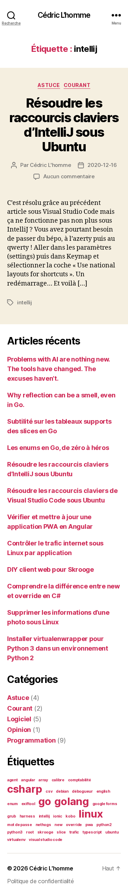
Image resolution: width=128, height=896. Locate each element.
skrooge (45, 832)
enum (12, 804)
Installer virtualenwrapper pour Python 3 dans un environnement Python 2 (57, 648)
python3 (14, 832)
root (30, 832)
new (58, 824)
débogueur (82, 791)
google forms (104, 804)
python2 (104, 824)
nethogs (43, 824)
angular (28, 780)
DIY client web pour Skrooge (50, 569)
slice (61, 832)
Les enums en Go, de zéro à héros (58, 447)
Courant (77, 85)
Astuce (49, 85)
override (74, 824)
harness (27, 816)
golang (71, 801)
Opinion (19, 729)
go (44, 801)
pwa (89, 824)
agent (12, 780)
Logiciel (19, 719)
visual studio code (45, 839)
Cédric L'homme (64, 15)
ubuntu (111, 832)
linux (91, 814)
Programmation (31, 740)
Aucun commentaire (69, 176)
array (43, 780)
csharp (24, 789)
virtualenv (16, 839)
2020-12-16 (102, 165)
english (103, 791)
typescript (92, 832)
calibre (58, 780)
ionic (57, 816)
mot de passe (19, 824)
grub (11, 816)
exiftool (28, 804)
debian (62, 791)
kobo (70, 816)
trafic (74, 832)
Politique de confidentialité (40, 881)
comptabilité (79, 780)
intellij (24, 302)
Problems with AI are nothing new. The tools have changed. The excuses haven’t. (58, 368)
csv (49, 791)
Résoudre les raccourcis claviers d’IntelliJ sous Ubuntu (64, 124)
